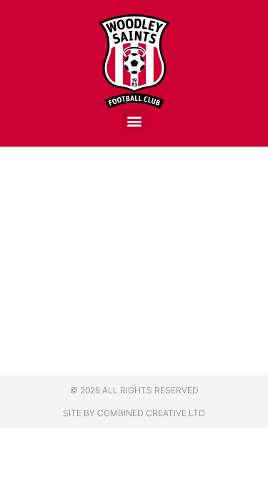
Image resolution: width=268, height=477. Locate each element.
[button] (134, 120)
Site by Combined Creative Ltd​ (134, 413)
